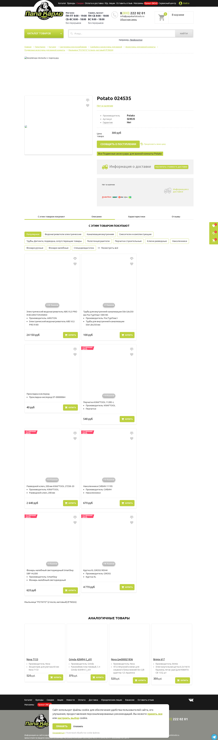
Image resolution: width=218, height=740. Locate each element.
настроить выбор (68, 718)
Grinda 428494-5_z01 (80, 659)
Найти (184, 33)
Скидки (50, 700)
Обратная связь (128, 19)
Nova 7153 (32, 659)
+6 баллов (52, 564)
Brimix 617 (159, 659)
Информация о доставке (181, 190)
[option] (44, 653)
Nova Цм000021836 (122, 659)
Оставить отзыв (124, 3)
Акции (60, 700)
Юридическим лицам (111, 700)
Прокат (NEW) (150, 3)
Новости (70, 700)
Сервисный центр (167, 3)
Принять (61, 726)
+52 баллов (52, 480)
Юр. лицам (110, 3)
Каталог (62, 3)
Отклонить (78, 726)
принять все (154, 714)
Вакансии (129, 700)
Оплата (81, 700)
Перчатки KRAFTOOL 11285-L (98, 402)
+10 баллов (108, 396)
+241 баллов (52, 305)
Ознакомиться (58, 733)
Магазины (29, 704)
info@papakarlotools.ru (132, 16)
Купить (72, 335)
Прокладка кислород (38, 394)
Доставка (93, 700)
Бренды (71, 3)
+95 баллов (108, 564)
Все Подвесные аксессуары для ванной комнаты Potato (130, 153)
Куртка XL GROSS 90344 (95, 570)
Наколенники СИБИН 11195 (98, 486)
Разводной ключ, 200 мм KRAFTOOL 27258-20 (50, 486)
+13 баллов (108, 480)
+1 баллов (109, 305)
